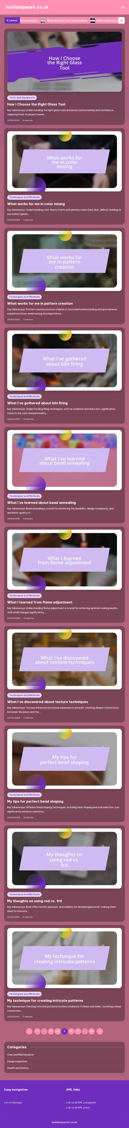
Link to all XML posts (78, 1107)
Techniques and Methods (24, 197)
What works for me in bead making (33, 20)
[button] (29, 1031)
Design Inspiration (17, 1061)
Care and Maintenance (20, 1054)
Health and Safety (17, 1068)
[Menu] (123, 7)
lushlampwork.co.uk (27, 7)
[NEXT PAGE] (100, 1031)
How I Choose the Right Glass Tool (36, 104)
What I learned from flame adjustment (39, 602)
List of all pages (13, 1102)
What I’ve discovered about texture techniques (47, 702)
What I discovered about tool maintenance (87, 20)
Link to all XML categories (81, 1102)
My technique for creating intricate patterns (45, 1000)
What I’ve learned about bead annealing (41, 502)
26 (91, 1031)
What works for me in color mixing (36, 204)
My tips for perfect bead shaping (35, 801)
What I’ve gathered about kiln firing (37, 403)
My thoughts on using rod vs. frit (34, 901)
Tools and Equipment (22, 97)
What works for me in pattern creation (40, 303)
